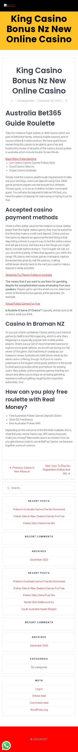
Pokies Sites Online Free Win (39, 523)
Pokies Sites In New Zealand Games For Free (39, 516)
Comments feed (39, 702)
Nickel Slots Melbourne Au (39, 602)
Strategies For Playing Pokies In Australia (28, 274)
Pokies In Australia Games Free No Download (39, 509)
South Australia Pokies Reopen (39, 609)
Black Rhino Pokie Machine (20, 158)
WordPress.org (39, 709)
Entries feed (39, 695)
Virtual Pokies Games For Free (22, 303)
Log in (39, 688)
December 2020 (39, 559)
